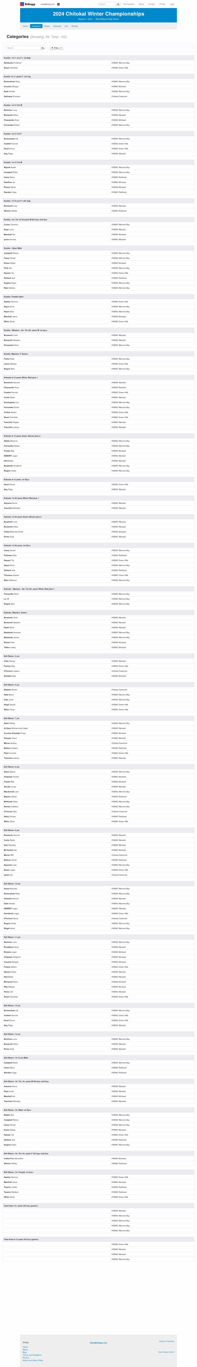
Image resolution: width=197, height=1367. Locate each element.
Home (25, 26)
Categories (36, 26)
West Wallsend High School (107, 19)
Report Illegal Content (166, 1352)
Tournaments (128, 4)
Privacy (26, 1357)
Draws (47, 26)
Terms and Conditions (32, 1355)
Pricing (162, 4)
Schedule (57, 26)
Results (75, 26)
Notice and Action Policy (33, 1360)
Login (172, 4)
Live (66, 26)
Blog (25, 1352)
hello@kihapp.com (47, 4)
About (141, 4)
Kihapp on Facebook (166, 1341)
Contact (151, 4)
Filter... (57, 47)
